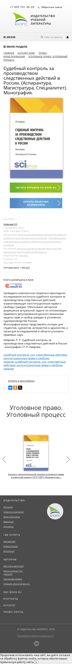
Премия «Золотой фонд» (16, 583)
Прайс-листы (13, 611)
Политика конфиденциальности (35, 635)
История (8, 507)
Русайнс (23, 255)
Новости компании (13, 511)
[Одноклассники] (15, 388)
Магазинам (9, 541)
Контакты (8, 526)
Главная (8, 53)
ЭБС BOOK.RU (12, 592)
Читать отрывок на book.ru (36, 187)
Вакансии (8, 521)
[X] (20, 388)
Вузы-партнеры (11, 516)
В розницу (9, 551)
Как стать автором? (13, 566)
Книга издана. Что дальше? (13, 572)
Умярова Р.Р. (10, 224)
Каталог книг (26, 53)
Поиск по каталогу (53, 37)
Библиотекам (10, 546)
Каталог (9, 605)
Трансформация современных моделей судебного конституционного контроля (34, 242)
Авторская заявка (12, 578)
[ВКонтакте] (10, 388)
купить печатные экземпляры (36, 203)
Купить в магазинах (21, 381)
